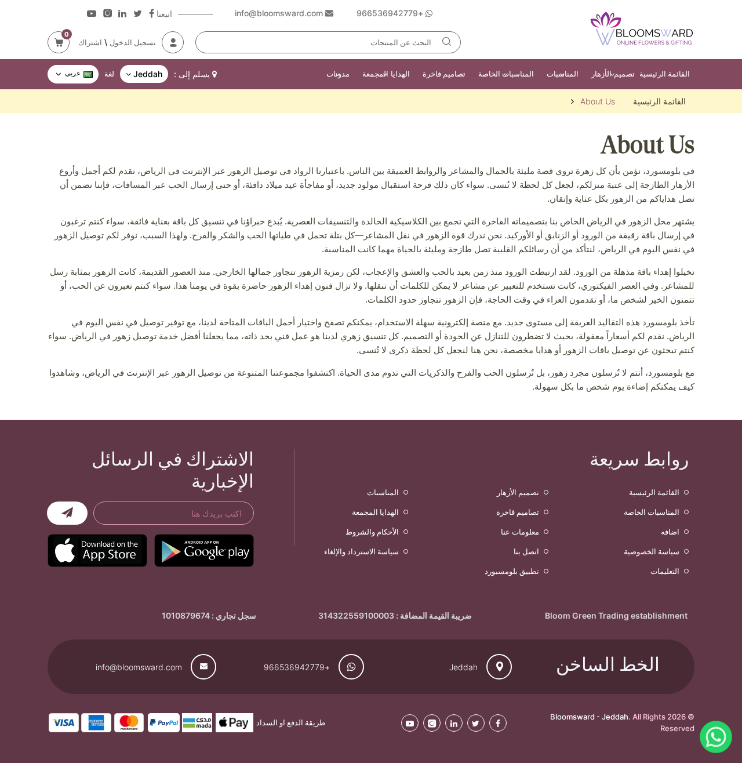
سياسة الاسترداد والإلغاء (361, 551)
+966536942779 (297, 667)
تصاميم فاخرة (444, 73)
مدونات (338, 73)
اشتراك (90, 42)
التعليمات (664, 571)
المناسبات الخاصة (506, 73)
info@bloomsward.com (139, 667)
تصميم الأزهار (612, 73)
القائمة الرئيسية (664, 73)
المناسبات (563, 73)
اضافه (670, 532)
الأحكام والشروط (372, 532)
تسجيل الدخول (133, 42)
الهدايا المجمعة (385, 73)
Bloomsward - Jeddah (589, 716)
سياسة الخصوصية (651, 551)
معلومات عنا (520, 532)
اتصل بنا (526, 551)
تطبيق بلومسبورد (512, 571)
